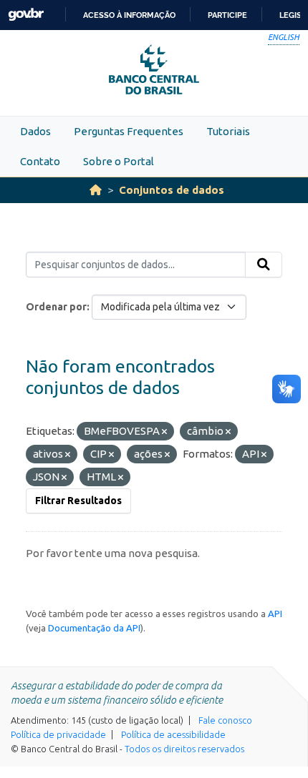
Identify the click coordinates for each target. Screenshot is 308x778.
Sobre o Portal (118, 161)
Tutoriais (228, 131)
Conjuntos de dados (171, 190)
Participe (227, 15)
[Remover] (164, 432)
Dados (35, 131)
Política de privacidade (58, 734)
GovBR (26, 14)
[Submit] (263, 264)
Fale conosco (225, 720)
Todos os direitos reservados (184, 749)
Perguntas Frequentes (128, 131)
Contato (40, 161)
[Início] (96, 190)
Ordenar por (56, 306)
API (275, 614)
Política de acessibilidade (173, 734)
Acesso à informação (129, 15)
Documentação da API (94, 628)
